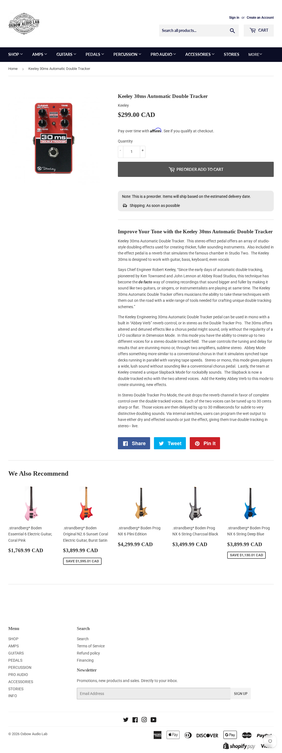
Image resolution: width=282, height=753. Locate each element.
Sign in (234, 18)
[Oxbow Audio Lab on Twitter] (126, 720)
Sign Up (240, 694)
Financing (85, 660)
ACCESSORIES (198, 54)
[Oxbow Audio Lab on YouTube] (153, 720)
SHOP (14, 54)
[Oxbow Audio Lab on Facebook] (135, 720)
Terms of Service (91, 646)
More (253, 54)
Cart (262, 30)
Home (13, 69)
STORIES (231, 54)
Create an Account (260, 18)
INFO (12, 696)
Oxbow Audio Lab (33, 734)
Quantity (125, 141)
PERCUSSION (125, 54)
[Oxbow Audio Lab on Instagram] (144, 720)
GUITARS (64, 54)
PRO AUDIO (162, 54)
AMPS (38, 54)
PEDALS (93, 54)
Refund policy (88, 653)
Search (83, 639)
